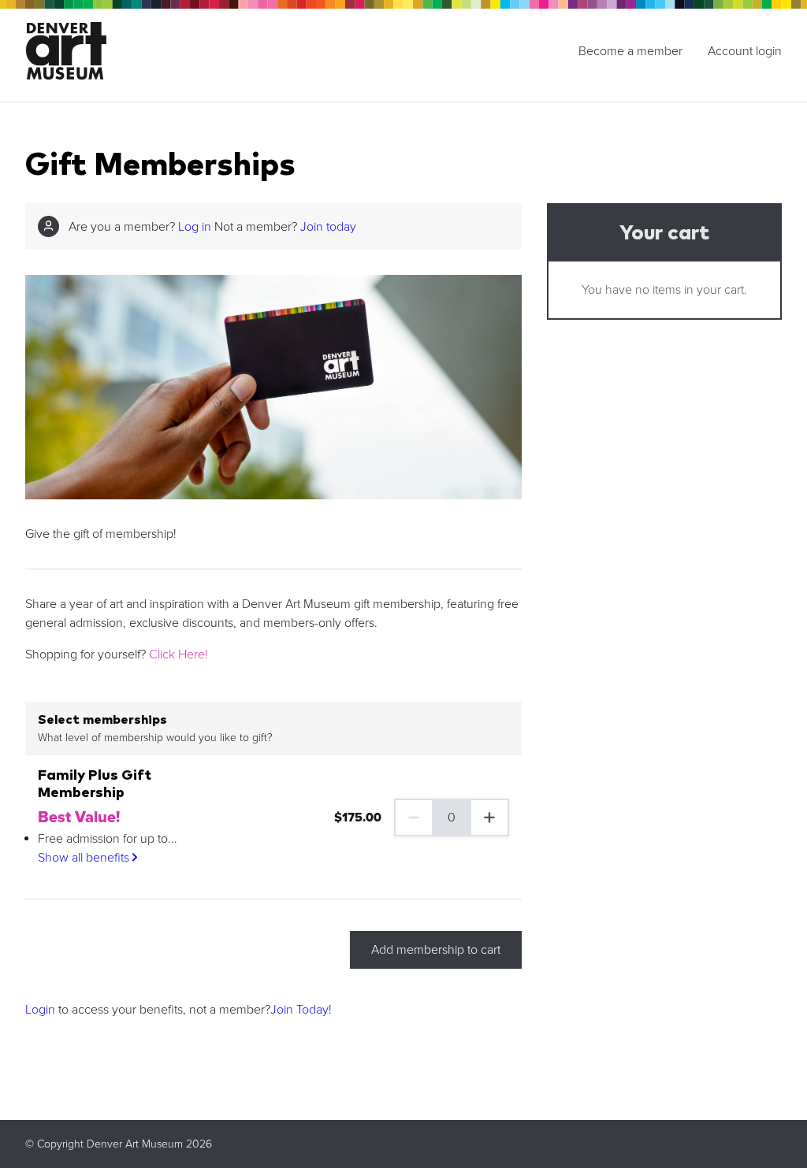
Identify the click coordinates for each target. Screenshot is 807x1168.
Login (40, 1010)
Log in (194, 227)
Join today (328, 227)
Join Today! (301, 1010)
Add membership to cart (435, 950)
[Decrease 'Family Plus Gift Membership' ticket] (413, 817)
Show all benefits (85, 858)
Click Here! (178, 654)
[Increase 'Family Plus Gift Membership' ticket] (490, 817)
